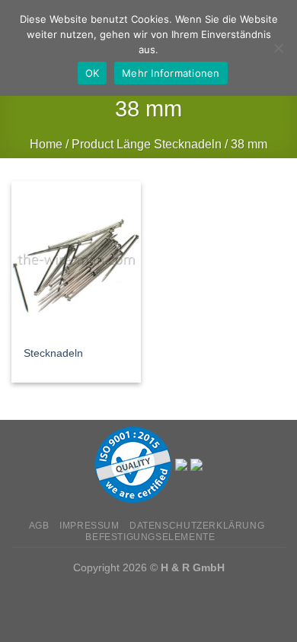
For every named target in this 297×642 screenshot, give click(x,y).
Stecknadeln (53, 353)
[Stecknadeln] (76, 258)
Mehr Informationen (171, 73)
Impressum (89, 525)
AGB (39, 525)
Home (46, 144)
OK (92, 73)
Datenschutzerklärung (196, 525)
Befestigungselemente (150, 537)
